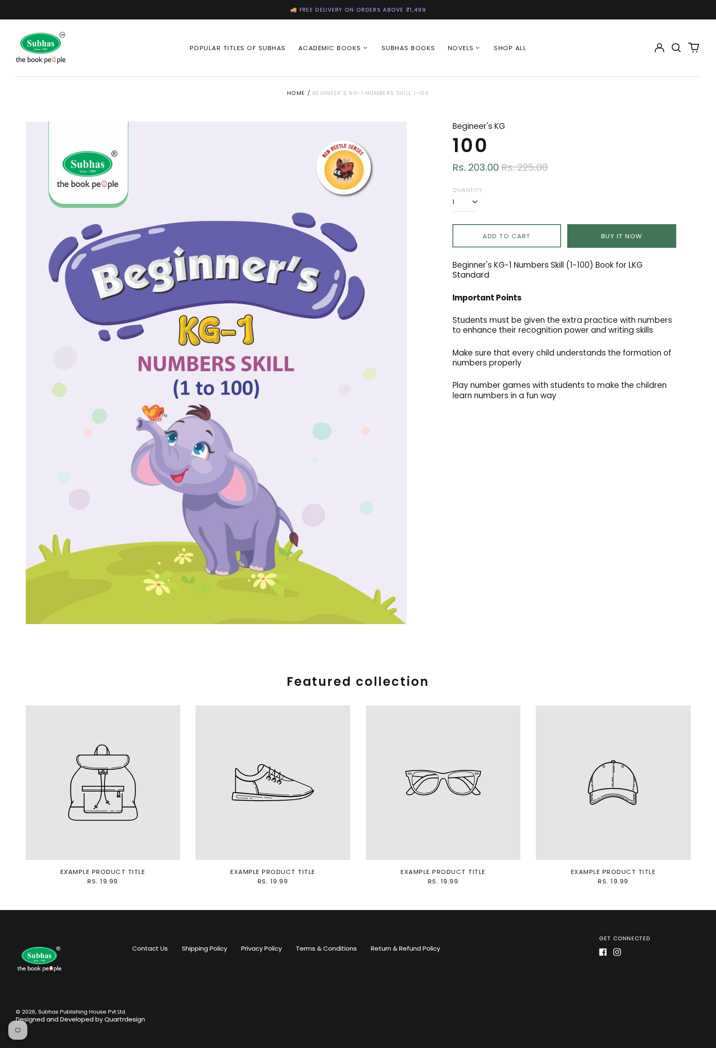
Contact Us (150, 948)
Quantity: (468, 190)
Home (296, 93)
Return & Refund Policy (405, 948)
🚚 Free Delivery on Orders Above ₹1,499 (358, 10)
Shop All (510, 48)
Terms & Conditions (326, 948)
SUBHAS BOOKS (408, 48)
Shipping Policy (204, 948)
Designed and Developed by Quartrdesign (80, 1019)
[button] (677, 48)
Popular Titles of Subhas (238, 48)
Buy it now (622, 236)
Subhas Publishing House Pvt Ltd (81, 1012)
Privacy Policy (261, 948)
